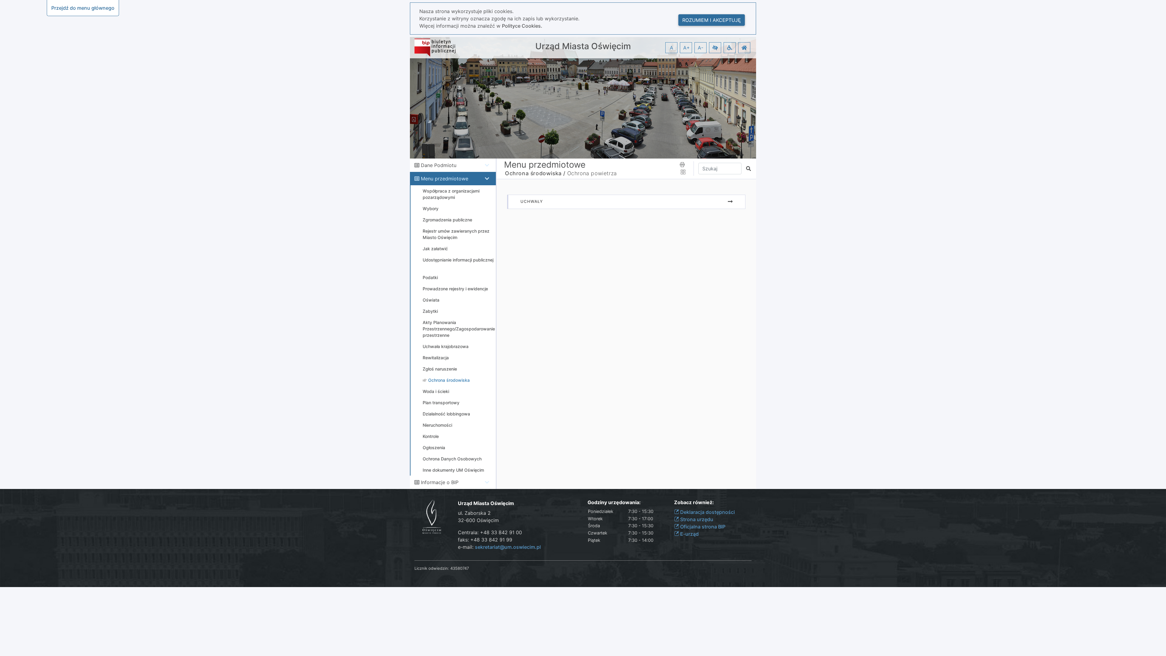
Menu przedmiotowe (444, 179)
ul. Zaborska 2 (474, 513)
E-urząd (689, 534)
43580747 (459, 568)
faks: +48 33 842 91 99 (485, 540)
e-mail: (499, 547)
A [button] (671, 48)
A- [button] (700, 48)
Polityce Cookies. (522, 26)
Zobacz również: (694, 502)
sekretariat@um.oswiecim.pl (508, 547)
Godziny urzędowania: (614, 502)
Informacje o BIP (440, 482)
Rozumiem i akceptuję (711, 20)
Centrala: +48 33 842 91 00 (490, 532)
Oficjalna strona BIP (702, 527)
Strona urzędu (696, 519)
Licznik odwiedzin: (431, 568)
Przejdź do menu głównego (82, 8)
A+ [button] (686, 48)
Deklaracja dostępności (707, 512)
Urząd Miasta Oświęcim (583, 46)
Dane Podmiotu (438, 165)
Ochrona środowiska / (535, 173)
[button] (715, 47)
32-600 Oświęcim (478, 520)
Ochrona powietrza (592, 173)
